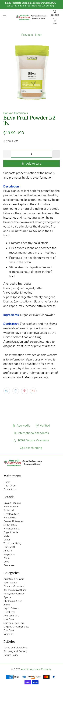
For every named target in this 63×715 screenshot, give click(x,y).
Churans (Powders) (14, 586)
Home (7, 482)
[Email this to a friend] (33, 391)
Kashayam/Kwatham (15, 590)
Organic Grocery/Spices (16, 626)
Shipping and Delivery (15, 651)
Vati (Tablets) (11, 582)
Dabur (7, 539)
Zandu (7, 558)
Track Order (10, 485)
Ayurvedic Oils (11, 615)
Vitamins (8, 634)
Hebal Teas (9, 612)
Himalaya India (11, 528)
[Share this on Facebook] (15, 391)
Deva (6, 561)
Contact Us (10, 489)
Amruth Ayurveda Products (36, 669)
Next (38, 35)
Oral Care (9, 630)
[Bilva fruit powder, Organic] (31, 72)
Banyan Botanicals (15, 113)
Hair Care (9, 619)
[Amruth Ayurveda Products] (31, 17)
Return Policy (11, 655)
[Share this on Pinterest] (24, 391)
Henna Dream (11, 506)
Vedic (6, 536)
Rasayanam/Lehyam (14, 593)
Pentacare (9, 565)
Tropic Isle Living (12, 543)
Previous (27, 35)
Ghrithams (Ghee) (13, 601)
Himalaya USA (11, 514)
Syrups (7, 597)
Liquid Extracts (12, 608)
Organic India (11, 532)
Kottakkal (9, 510)
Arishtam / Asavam (14, 579)
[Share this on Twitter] (6, 391)
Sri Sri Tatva (10, 525)
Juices (7, 604)
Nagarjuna (9, 554)
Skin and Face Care (14, 623)
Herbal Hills (10, 517)
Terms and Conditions (15, 647)
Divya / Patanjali (12, 503)
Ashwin (8, 550)
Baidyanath (10, 547)
